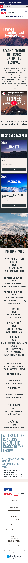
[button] (27, 6)
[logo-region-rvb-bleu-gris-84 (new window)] (14, 556)
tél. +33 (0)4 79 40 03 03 (14, 546)
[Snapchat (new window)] (24, 551)
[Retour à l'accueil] (7, 11)
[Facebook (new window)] (3, 551)
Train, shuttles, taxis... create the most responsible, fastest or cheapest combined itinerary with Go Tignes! (11, 2)
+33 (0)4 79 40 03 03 (1, 6)
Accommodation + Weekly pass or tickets (13, 196)
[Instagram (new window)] (8, 551)
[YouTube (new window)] (19, 551)
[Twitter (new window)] (13, 551)
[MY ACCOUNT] (24, 6)
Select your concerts (10, 161)
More (14, 169)
